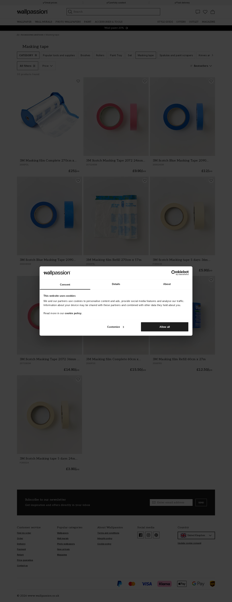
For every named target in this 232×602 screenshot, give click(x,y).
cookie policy (73, 313)
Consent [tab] (65, 284)
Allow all (164, 326)
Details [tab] (116, 284)
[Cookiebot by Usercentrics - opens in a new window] (174, 272)
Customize (113, 326)
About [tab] (167, 284)
